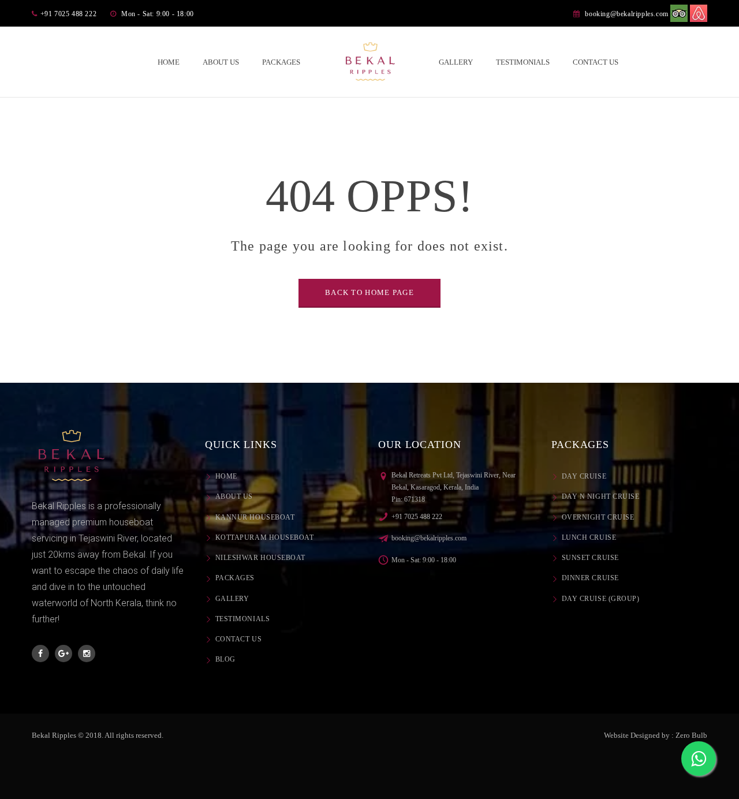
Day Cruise (584, 476)
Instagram (86, 653)
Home (226, 476)
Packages (235, 578)
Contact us (238, 639)
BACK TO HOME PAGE (369, 292)
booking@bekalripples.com (626, 14)
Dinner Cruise (590, 578)
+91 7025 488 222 (416, 517)
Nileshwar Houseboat (260, 558)
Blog (225, 659)
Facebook (40, 653)
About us (234, 496)
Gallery (232, 599)
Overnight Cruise (598, 517)
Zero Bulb (691, 735)
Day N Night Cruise (600, 496)
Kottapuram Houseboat (264, 537)
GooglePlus (63, 653)
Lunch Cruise (589, 537)
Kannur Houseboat (254, 517)
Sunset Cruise (590, 558)
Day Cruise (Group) (600, 599)
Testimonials (242, 619)
